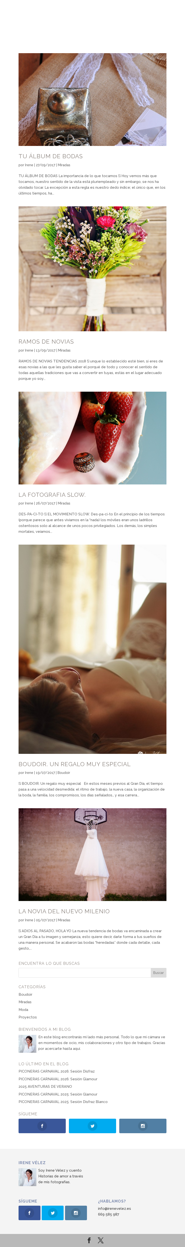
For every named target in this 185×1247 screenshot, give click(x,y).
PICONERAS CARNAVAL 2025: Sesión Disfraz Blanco (63, 1102)
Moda (23, 1010)
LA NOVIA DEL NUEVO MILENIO (64, 911)
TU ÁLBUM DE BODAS (51, 156)
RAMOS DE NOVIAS (46, 341)
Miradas (64, 165)
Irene (29, 165)
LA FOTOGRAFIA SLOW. (52, 494)
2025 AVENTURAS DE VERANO (45, 1086)
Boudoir (64, 773)
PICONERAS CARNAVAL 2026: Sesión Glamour (58, 1079)
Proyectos (28, 1017)
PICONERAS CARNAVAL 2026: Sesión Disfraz (57, 1071)
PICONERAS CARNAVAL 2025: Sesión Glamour (58, 1094)
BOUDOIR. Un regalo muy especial (75, 764)
